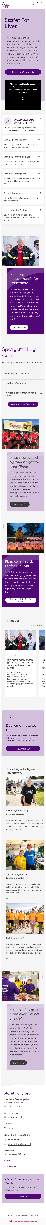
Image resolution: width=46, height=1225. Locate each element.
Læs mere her (23, 749)
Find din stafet (19, 504)
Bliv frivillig (18, 1063)
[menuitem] (32, 4)
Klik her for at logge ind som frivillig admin (23, 1215)
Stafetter (23, 1196)
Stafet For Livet (17, 1093)
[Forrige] (32, 626)
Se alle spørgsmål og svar (23, 404)
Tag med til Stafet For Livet (21, 600)
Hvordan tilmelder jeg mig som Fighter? (20, 393)
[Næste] (39, 626)
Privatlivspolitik (10, 1167)
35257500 (13, 1113)
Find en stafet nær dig (23, 72)
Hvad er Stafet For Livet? (17, 373)
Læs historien (19, 327)
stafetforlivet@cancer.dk (19, 1144)
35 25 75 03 (13, 1140)
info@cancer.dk (15, 1117)
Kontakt (7, 1160)
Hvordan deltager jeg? (16, 383)
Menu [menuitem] (40, 2)
